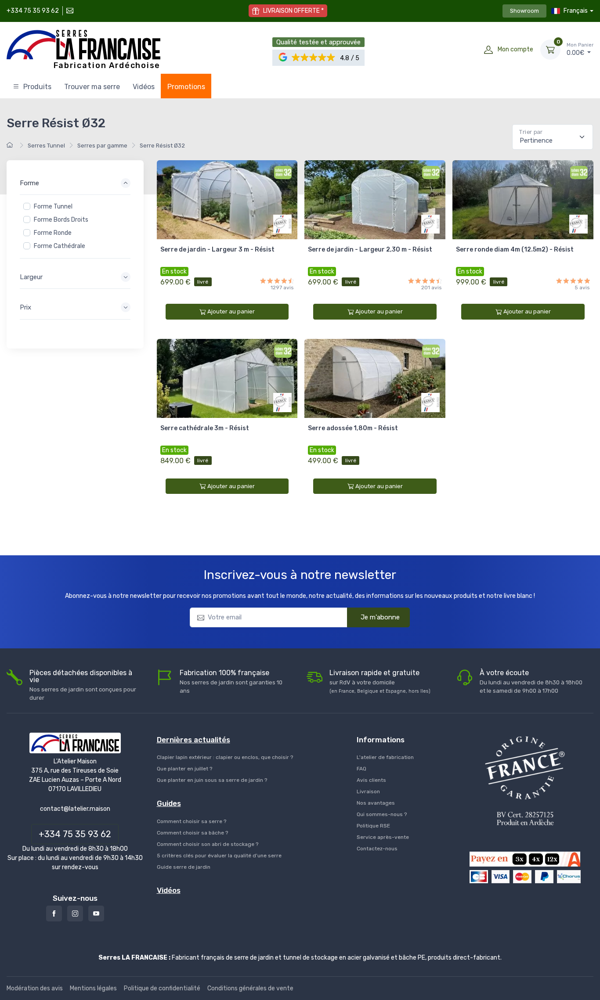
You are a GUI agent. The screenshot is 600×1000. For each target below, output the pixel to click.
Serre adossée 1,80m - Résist (353, 428)
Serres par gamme (102, 145)
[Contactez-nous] (69, 10)
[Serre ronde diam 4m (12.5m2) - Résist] (522, 199)
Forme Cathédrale (59, 246)
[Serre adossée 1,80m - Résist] (374, 378)
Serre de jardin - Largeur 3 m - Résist (217, 249)
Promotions (186, 87)
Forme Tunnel (53, 206)
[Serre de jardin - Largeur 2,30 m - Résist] (374, 199)
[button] (314, 58)
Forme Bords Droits (61, 219)
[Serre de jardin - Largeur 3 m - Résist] (227, 199)
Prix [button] (25, 307)
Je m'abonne (380, 617)
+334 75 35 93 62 (33, 10)
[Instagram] (75, 913)
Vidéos (144, 87)
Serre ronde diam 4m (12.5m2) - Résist (515, 249)
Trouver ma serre (92, 87)
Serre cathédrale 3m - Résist (204, 428)
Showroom (524, 10)
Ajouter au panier (231, 311)
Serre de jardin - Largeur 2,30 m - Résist (370, 249)
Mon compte (515, 49)
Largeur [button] (31, 277)
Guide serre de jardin (183, 867)
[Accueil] (11, 145)
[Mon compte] (488, 50)
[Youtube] (96, 913)
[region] (75, 226)
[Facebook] (54, 913)
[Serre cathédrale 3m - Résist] (227, 378)
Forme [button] (29, 183)
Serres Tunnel (46, 145)
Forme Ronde (53, 233)
